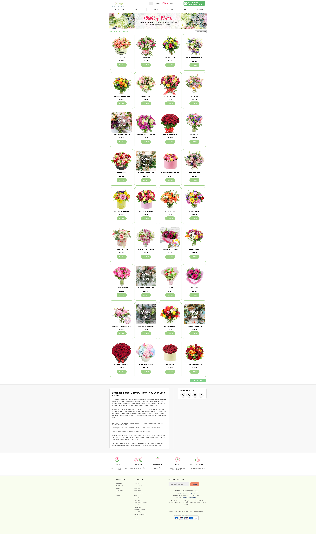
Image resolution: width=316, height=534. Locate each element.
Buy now (121, 64)
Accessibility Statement (140, 486)
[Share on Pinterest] (188, 395)
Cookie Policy (137, 490)
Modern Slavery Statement (141, 502)
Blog (135, 516)
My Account (119, 488)
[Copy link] (201, 395)
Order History (119, 490)
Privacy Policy (137, 507)
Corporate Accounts (139, 493)
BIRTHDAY (138, 9)
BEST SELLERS (120, 9)
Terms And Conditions (139, 514)
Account (158, 3)
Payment (136, 505)
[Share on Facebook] (182, 395)
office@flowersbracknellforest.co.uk (188, 493)
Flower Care (137, 497)
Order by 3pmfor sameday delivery (196, 3)
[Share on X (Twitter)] (194, 395)
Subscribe (194, 484)
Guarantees (137, 500)
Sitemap (136, 519)
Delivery (136, 495)
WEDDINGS (170, 9)
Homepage (119, 483)
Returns (118, 495)
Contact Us (119, 493)
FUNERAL (186, 9)
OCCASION (154, 9)
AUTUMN (200, 9)
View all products (198, 380)
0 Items (172, 3)
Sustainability (137, 512)
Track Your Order (120, 486)
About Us (136, 483)
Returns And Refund (139, 509)
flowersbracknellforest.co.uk (189, 497)
